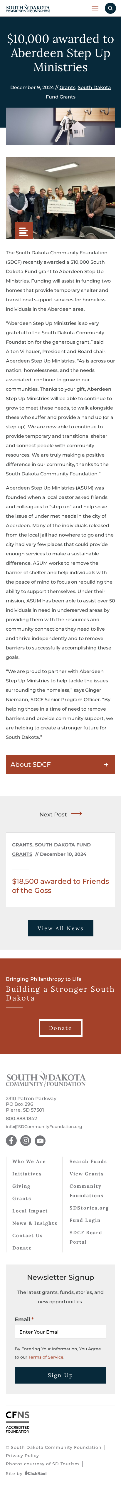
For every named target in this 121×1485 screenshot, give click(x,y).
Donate (22, 1248)
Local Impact (30, 1211)
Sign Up (60, 1375)
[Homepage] (46, 1085)
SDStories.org (89, 1208)
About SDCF (31, 765)
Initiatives (27, 1174)
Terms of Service (45, 1357)
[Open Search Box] (110, 8)
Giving (21, 1186)
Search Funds (88, 1161)
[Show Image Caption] (24, 230)
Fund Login (85, 1220)
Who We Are (29, 1161)
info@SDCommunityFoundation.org (44, 1126)
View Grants (87, 1174)
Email (22, 1319)
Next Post (53, 814)
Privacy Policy (22, 1455)
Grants (67, 87)
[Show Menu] (95, 8)
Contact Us (27, 1235)
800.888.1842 (21, 1118)
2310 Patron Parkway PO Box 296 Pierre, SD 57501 (31, 1104)
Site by (15, 1473)
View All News (61, 928)
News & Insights (35, 1223)
